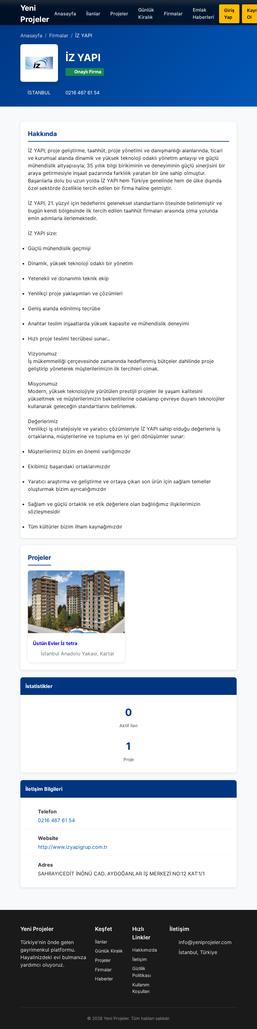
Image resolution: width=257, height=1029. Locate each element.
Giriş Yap (229, 14)
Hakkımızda (144, 950)
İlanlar (93, 14)
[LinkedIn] (52, 977)
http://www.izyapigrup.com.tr (73, 847)
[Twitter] (32, 977)
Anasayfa (65, 14)
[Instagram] (42, 977)
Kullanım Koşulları (140, 988)
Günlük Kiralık (146, 13)
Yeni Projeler (34, 13)
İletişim (139, 959)
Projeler (119, 14)
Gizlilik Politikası (141, 972)
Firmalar (173, 14)
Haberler (104, 978)
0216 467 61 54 (56, 820)
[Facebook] (22, 977)
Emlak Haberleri (203, 13)
